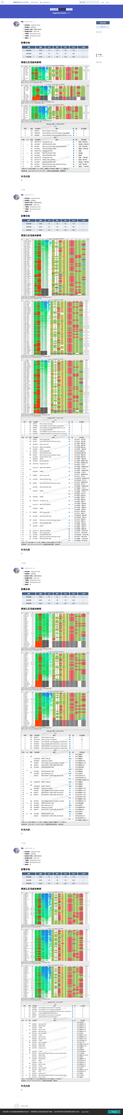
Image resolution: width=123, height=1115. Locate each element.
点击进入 (33, 27)
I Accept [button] (114, 1111)
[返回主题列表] (2, 2)
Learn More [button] (85, 1111)
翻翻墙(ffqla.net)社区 (21, 2)
